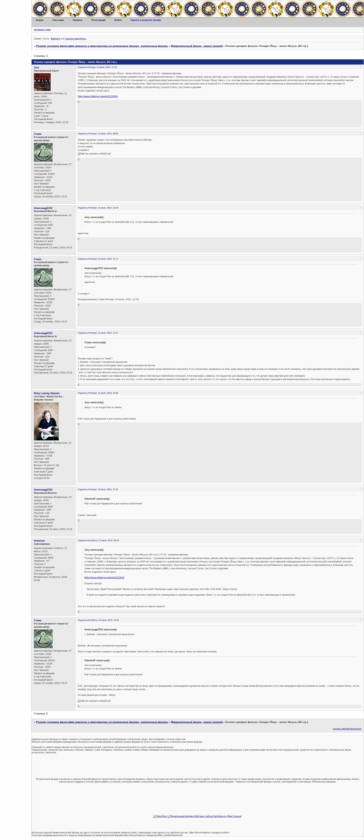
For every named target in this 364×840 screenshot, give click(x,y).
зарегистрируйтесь (75, 38)
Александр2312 (43, 208)
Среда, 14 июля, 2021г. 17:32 (103, 67)
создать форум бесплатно (347, 728)
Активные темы (42, 29)
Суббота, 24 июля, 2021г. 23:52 (104, 620)
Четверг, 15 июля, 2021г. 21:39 (103, 489)
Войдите (55, 38)
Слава (37, 133)
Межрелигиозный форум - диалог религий (197, 46)
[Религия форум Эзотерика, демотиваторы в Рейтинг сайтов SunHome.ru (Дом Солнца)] (204, 816)
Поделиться (83, 67)
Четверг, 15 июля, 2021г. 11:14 (103, 259)
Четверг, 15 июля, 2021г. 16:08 (103, 393)
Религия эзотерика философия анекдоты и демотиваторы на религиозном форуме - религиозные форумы (102, 46)
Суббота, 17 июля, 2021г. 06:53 (104, 540)
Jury (36, 67)
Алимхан (39, 540)
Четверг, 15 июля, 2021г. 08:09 (103, 133)
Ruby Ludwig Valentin (47, 393)
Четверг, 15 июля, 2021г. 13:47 (103, 333)
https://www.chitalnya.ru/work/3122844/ (98, 96)
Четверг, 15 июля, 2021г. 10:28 (103, 208)
